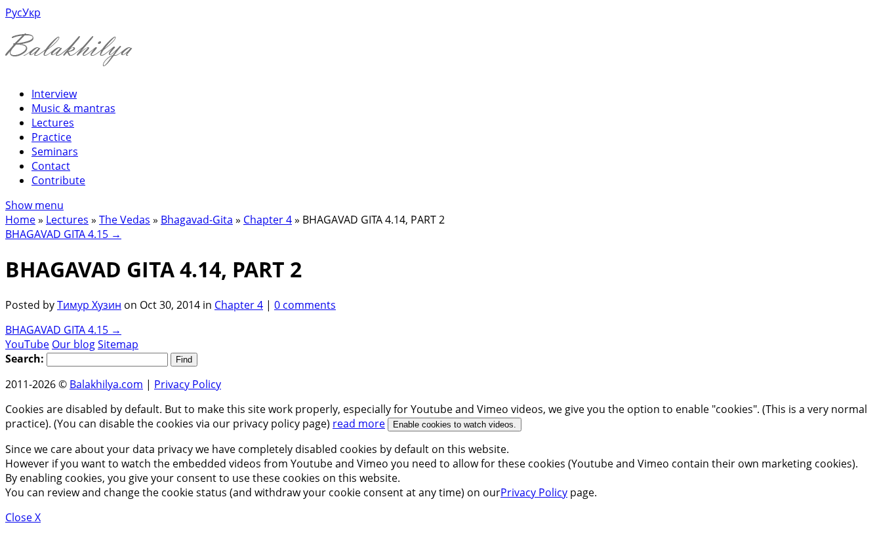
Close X (23, 517)
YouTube (27, 344)
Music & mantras (73, 108)
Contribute (58, 180)
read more (359, 423)
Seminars (54, 151)
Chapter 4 (267, 219)
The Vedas (124, 219)
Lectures (52, 122)
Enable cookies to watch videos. (454, 424)
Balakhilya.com (106, 384)
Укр (31, 12)
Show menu (34, 205)
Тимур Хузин (89, 305)
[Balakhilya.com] (68, 58)
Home (20, 219)
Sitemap (118, 344)
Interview (54, 94)
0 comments (305, 305)
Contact (50, 166)
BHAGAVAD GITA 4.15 (63, 234)
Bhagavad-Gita (197, 219)
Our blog (73, 344)
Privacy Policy (187, 384)
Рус (13, 12)
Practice (51, 137)
